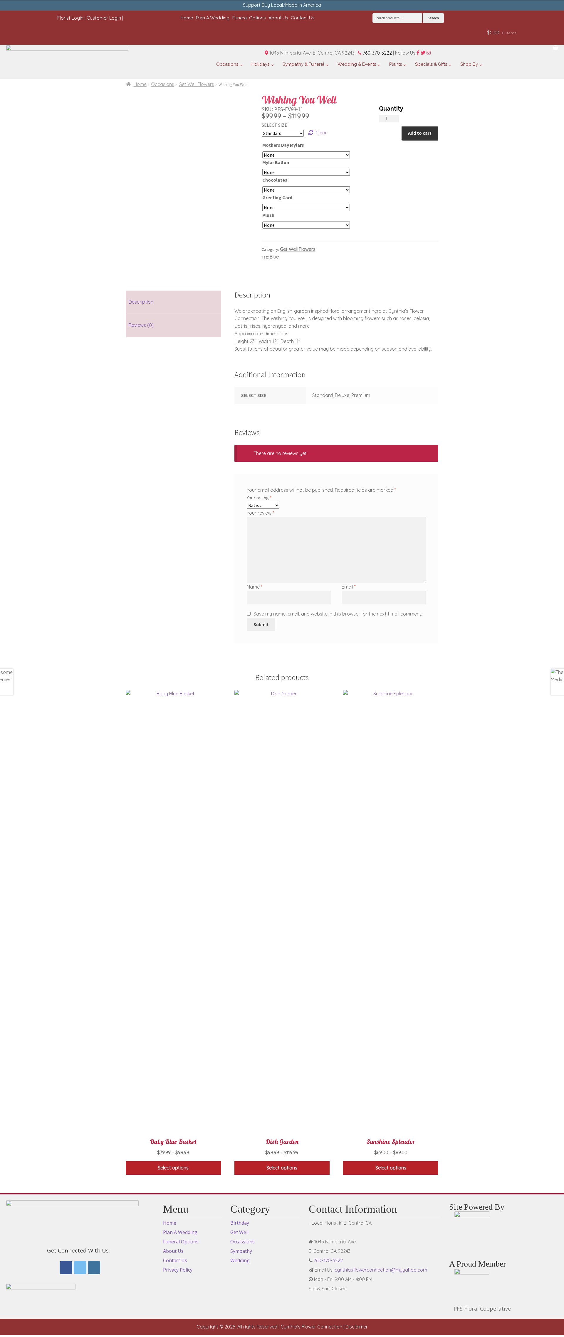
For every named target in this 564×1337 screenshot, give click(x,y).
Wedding (240, 1260)
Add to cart (420, 133)
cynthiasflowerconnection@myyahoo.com (381, 1270)
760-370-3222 (377, 53)
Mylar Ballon (275, 162)
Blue (274, 257)
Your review (260, 513)
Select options (173, 1168)
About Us (173, 1251)
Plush (268, 215)
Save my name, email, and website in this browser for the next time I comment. (338, 614)
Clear (321, 133)
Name (254, 587)
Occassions (242, 1241)
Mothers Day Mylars (283, 145)
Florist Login (70, 18)
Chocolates (274, 180)
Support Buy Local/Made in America (282, 5)
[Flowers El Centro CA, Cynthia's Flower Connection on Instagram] (94, 1268)
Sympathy (241, 1251)
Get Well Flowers (196, 84)
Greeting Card (277, 197)
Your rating (259, 498)
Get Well (239, 1232)
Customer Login (104, 18)
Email (349, 587)
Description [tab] (141, 302)
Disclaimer (356, 1327)
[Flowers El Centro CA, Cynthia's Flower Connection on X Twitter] (80, 1268)
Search (433, 18)
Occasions (162, 84)
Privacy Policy (177, 1270)
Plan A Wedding (180, 1232)
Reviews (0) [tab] (141, 325)
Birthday (239, 1223)
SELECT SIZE (274, 125)
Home (140, 84)
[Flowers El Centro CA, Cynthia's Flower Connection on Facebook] (66, 1268)
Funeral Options (181, 1241)
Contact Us (175, 1260)
